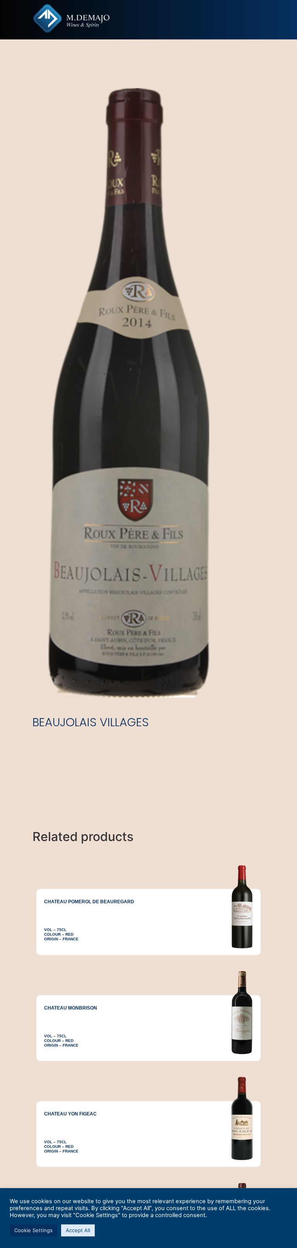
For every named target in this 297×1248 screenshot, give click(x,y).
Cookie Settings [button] (33, 1230)
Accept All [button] (78, 1230)
